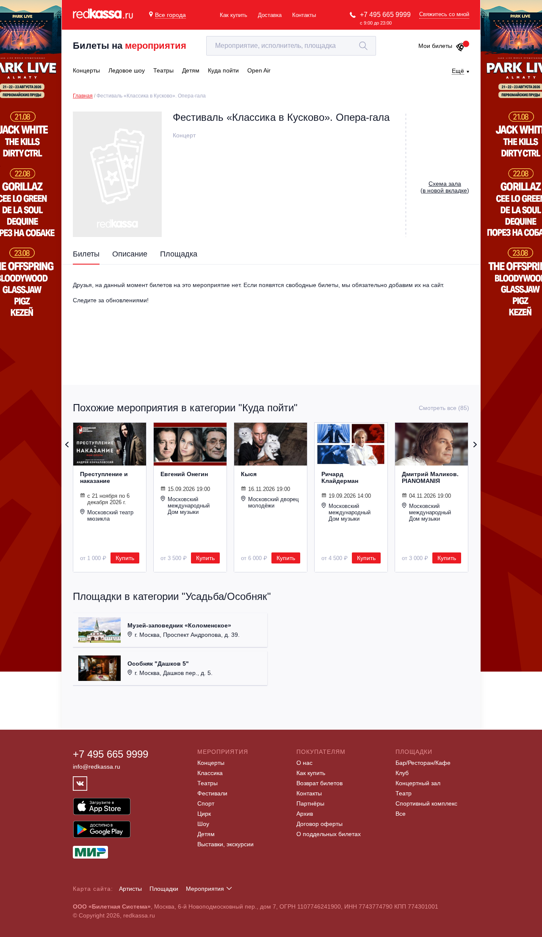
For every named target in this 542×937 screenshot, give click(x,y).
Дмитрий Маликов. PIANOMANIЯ (430, 477)
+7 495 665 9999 (385, 14)
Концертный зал (417, 783)
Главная (83, 96)
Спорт (205, 803)
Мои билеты (435, 45)
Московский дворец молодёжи (273, 502)
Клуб (402, 773)
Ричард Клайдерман (339, 477)
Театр (403, 793)
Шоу (203, 823)
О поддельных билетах (328, 834)
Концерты (210, 762)
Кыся (249, 474)
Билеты (86, 254)
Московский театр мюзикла (110, 515)
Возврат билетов (319, 783)
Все (400, 813)
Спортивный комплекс (426, 803)
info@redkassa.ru (96, 766)
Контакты (304, 15)
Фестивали (212, 793)
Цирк (204, 813)
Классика (210, 773)
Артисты (130, 888)
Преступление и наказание (104, 477)
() (444, 187)
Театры (207, 783)
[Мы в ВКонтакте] (80, 783)
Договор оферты (319, 823)
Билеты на (129, 45)
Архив (304, 813)
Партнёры (310, 803)
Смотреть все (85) (444, 407)
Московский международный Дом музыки (189, 505)
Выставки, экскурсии (225, 844)
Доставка (270, 15)
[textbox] (291, 46)
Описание (129, 254)
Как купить (233, 15)
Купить (125, 558)
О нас (304, 762)
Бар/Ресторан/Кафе (423, 762)
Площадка (178, 254)
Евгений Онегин (184, 474)
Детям (206, 834)
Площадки (163, 888)
